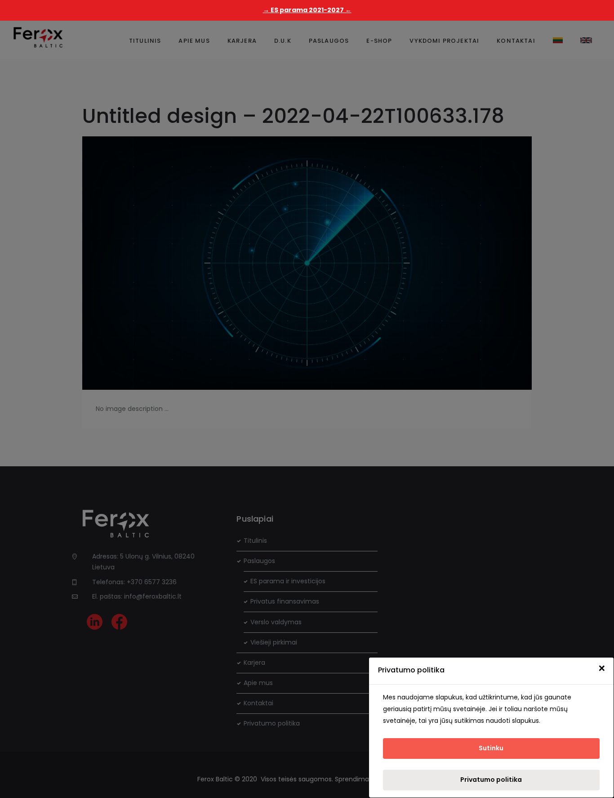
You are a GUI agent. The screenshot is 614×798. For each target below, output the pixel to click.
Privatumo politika (491, 779)
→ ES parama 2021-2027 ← (307, 9)
